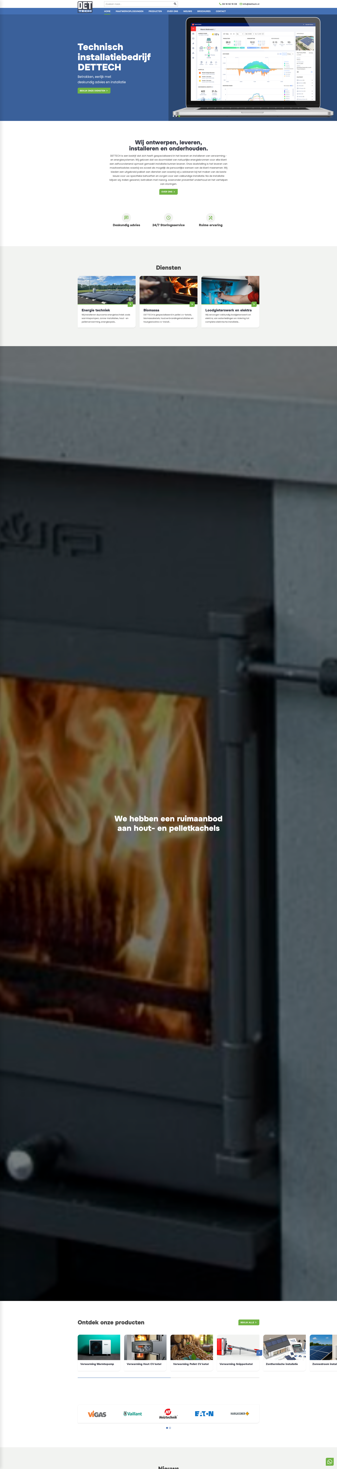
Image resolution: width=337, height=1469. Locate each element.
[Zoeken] (175, 4)
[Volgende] (259, 1353)
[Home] (85, 7)
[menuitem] (107, 11)
